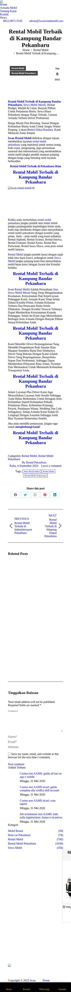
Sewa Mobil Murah (34, 104)
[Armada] (12, 948)
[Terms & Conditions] (59, 952)
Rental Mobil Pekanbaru (23, 73)
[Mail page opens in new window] (37, 950)
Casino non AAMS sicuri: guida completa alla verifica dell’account (39, 788)
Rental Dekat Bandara (40, 129)
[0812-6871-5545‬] (59, 945)
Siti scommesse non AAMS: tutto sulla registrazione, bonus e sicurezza (41, 816)
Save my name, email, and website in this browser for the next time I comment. (33, 755)
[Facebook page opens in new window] (26, 950)
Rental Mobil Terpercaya (35, 476)
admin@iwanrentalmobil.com (46, 20)
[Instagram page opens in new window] (32, 950)
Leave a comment (51, 465)
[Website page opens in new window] (43, 950)
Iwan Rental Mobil (32, 471)
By (34, 462)
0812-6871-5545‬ (12, 20)
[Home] (12, 945)
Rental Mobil (17, 68)
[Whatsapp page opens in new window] (26, 955)
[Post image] (18, 569)
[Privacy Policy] (59, 954)
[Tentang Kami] (12, 946)
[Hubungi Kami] (12, 950)
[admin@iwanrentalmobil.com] (59, 948)
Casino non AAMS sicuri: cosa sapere (38, 802)
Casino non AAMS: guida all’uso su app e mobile (41, 775)
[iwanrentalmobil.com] (59, 950)
